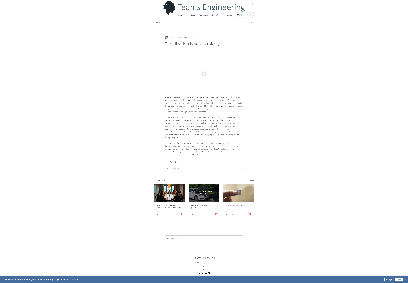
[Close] (405, 279)
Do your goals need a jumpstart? (201, 206)
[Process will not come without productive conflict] (169, 193)
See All (251, 180)
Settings (389, 280)
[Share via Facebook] (166, 162)
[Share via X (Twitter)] (171, 162)
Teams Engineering (204, 257)
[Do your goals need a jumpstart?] (204, 193)
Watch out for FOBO (235, 205)
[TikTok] (209, 273)
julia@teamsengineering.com (204, 263)
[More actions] (242, 37)
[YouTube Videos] (206, 273)
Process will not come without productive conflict (169, 206)
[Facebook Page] (203, 273)
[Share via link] (181, 162)
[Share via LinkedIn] (176, 162)
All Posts (157, 22)
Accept (399, 280)
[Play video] (204, 74)
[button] (203, 15)
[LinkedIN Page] (199, 273)
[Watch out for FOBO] (238, 193)
